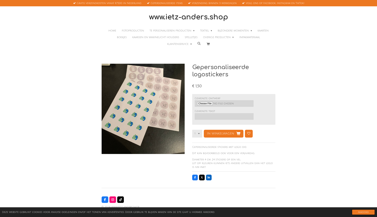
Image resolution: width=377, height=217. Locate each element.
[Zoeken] (199, 43)
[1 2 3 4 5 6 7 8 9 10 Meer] (197, 134)
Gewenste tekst (205, 111)
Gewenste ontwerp (207, 98)
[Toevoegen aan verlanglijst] (249, 134)
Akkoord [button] (363, 212)
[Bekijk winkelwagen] (208, 44)
